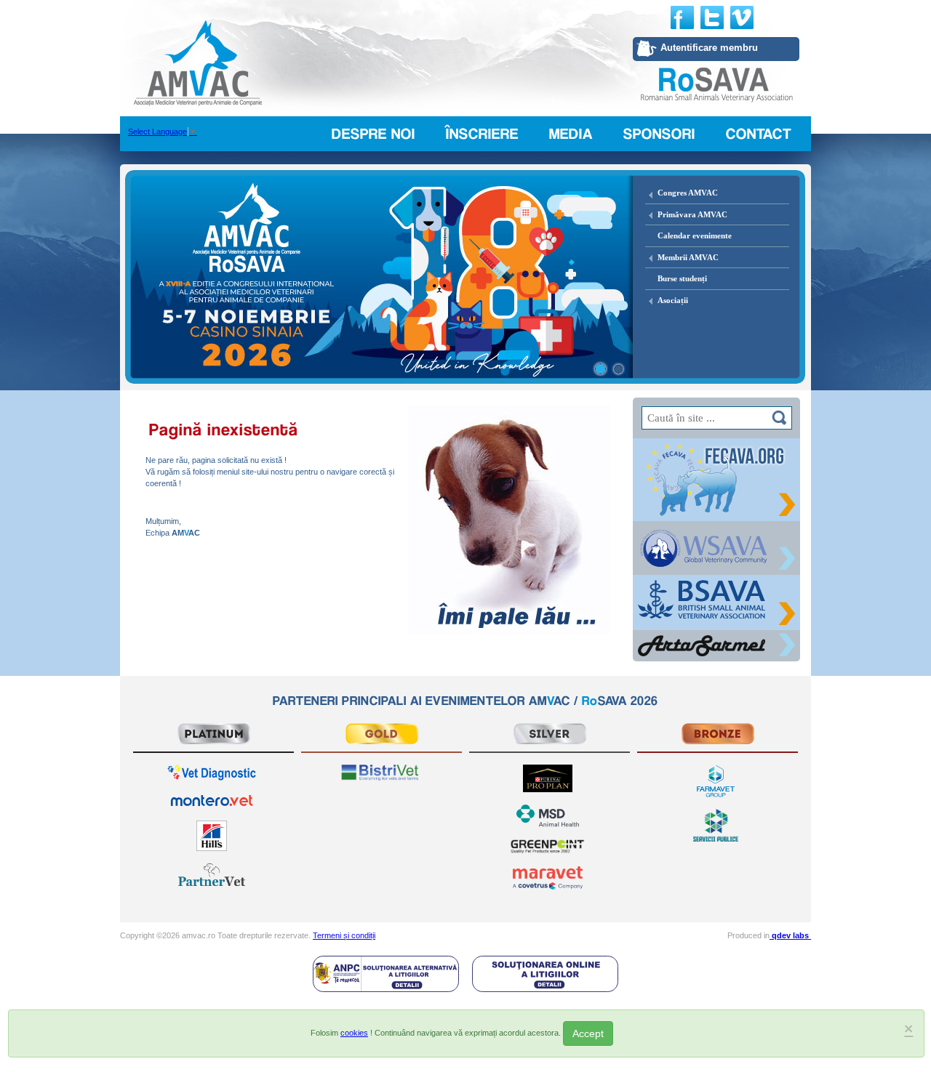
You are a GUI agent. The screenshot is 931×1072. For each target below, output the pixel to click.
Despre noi (373, 133)
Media (571, 133)
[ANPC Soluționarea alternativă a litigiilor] (386, 973)
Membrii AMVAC (688, 257)
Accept (588, 1033)
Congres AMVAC (688, 192)
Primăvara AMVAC (692, 214)
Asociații (673, 300)
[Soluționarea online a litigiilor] (545, 973)
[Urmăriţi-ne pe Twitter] (712, 17)
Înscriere (482, 133)
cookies (354, 1032)
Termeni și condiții (344, 935)
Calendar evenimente (695, 235)
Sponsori (659, 133)
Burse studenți (682, 278)
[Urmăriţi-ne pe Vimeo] (742, 17)
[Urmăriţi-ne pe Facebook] (682, 17)
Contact (759, 133)
